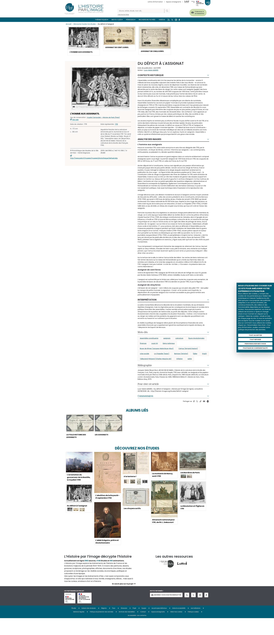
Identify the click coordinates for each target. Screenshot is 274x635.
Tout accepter (255, 335)
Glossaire (124, 608)
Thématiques (101, 19)
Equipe (144, 608)
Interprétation (147, 299)
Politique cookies (193, 612)
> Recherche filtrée (123, 14)
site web (75, 120)
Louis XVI (154, 343)
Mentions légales (78, 612)
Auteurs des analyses (89, 608)
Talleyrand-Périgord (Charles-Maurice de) (155, 359)
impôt (204, 354)
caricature (179, 338)
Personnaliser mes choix (255, 344)
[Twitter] (193, 595)
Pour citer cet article (148, 383)
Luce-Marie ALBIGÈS (151, 70)
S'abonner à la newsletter (199, 12)
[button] (83, 41)
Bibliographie (145, 365)
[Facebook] (206, 595)
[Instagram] (200, 595)
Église (195, 354)
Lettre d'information (155, 2)
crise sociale (144, 354)
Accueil (68, 24)
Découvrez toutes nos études (85, 24)
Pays (113, 608)
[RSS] (187, 595)
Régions (104, 608)
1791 (116, 124)
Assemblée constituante (149, 338)
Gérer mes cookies (176, 612)
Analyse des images (149, 139)
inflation (179, 359)
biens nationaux (169, 343)
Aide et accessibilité (178, 608)
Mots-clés (116, 19)
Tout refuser (255, 339)
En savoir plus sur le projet (122, 584)
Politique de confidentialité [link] (255, 348)
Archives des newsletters (127, 612)
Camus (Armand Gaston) (188, 348)
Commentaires (145, 395)
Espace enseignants (173, 2)
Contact (143, 612)
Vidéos (162, 19)
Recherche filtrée (147, 19)
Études (74, 608)
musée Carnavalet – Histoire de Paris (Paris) (103, 117)
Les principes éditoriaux (159, 608)
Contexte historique (151, 75)
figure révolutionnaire (196, 338)
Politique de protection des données (101, 612)
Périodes (130, 19)
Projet (134, 608)
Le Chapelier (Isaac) (161, 354)
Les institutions (195, 608)
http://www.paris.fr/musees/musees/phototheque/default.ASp (94, 158)
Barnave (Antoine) (181, 354)
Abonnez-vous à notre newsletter (167, 595)
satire (190, 359)
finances (143, 343)
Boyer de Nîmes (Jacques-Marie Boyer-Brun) (156, 348)
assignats (166, 338)
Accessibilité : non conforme (137, 615)
